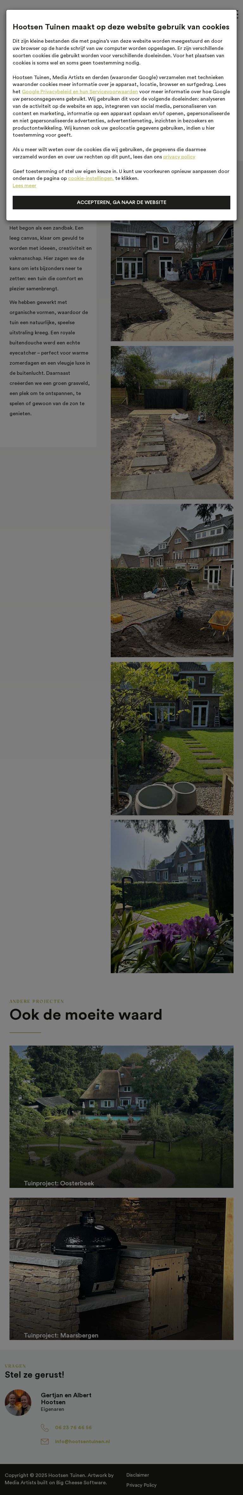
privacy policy (179, 156)
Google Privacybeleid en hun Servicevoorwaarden (80, 91)
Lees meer (24, 185)
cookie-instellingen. (91, 178)
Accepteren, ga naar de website (121, 202)
